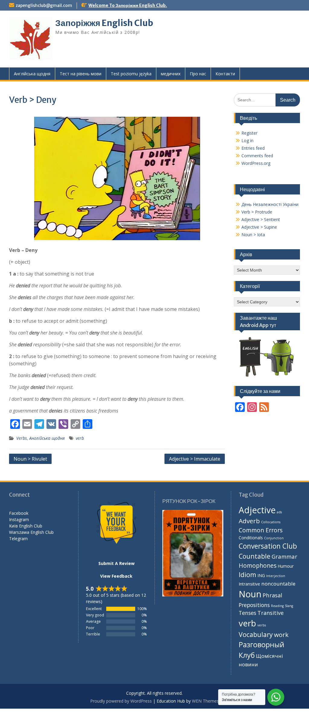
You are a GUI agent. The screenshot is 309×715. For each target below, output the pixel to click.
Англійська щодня (32, 74)
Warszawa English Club (31, 532)
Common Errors (261, 530)
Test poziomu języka (131, 74)
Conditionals (251, 537)
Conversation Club (268, 546)
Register (249, 133)
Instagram (19, 519)
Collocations (270, 522)
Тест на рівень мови (80, 74)
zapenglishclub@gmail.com (44, 5)
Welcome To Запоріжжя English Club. (127, 5)
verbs (261, 625)
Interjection (275, 576)
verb (80, 438)
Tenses (247, 612)
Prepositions (254, 605)
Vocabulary (256, 634)
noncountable (278, 583)
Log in (247, 140)
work (281, 634)
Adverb (249, 521)
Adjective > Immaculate (194, 458)
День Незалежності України (269, 204)
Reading (277, 606)
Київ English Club (25, 526)
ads (279, 512)
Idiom (247, 574)
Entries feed (253, 148)
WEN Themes (205, 701)
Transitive (270, 612)
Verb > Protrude (256, 212)
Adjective (257, 510)
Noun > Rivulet (30, 458)
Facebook (18, 513)
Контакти (225, 74)
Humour (286, 566)
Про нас (198, 74)
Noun (250, 594)
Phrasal (272, 595)
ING (261, 575)
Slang (289, 606)
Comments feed (257, 155)
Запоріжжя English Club (104, 23)
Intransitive (249, 584)
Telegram (18, 538)
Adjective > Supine (259, 227)
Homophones (257, 565)
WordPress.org (255, 163)
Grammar (284, 556)
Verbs (21, 438)
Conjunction (274, 538)
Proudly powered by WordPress (121, 701)
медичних (170, 74)
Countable (254, 556)
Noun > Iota (253, 234)
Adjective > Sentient (260, 219)
